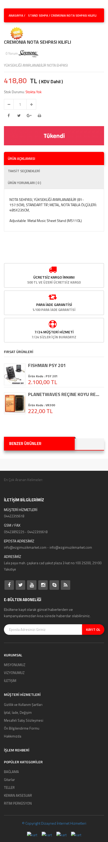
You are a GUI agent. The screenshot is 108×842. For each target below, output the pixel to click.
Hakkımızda (12, 736)
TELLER (9, 787)
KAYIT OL (93, 629)
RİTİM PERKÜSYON (18, 803)
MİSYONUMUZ (14, 664)
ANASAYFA (16, 15)
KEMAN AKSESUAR (18, 795)
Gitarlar (9, 779)
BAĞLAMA (11, 771)
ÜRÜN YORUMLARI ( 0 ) (24, 182)
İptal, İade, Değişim (18, 712)
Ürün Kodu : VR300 (41, 405)
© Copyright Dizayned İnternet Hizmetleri (54, 823)
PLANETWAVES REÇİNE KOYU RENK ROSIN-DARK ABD (64, 394)
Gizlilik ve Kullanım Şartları (23, 704)
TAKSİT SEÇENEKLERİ (24, 171)
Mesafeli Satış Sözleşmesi (23, 720)
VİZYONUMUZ (14, 672)
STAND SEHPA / (39, 15)
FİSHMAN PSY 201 (47, 365)
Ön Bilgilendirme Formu (21, 728)
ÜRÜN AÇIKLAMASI (21, 158)
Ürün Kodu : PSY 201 (43, 376)
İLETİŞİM (10, 680)
